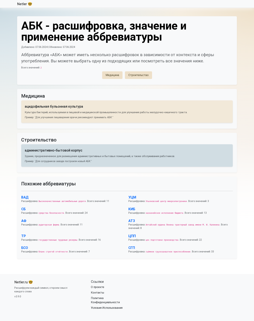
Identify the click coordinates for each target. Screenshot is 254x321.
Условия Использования (107, 307)
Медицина (112, 75)
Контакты (97, 292)
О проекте (97, 287)
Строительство (138, 75)
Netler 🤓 (24, 4)
